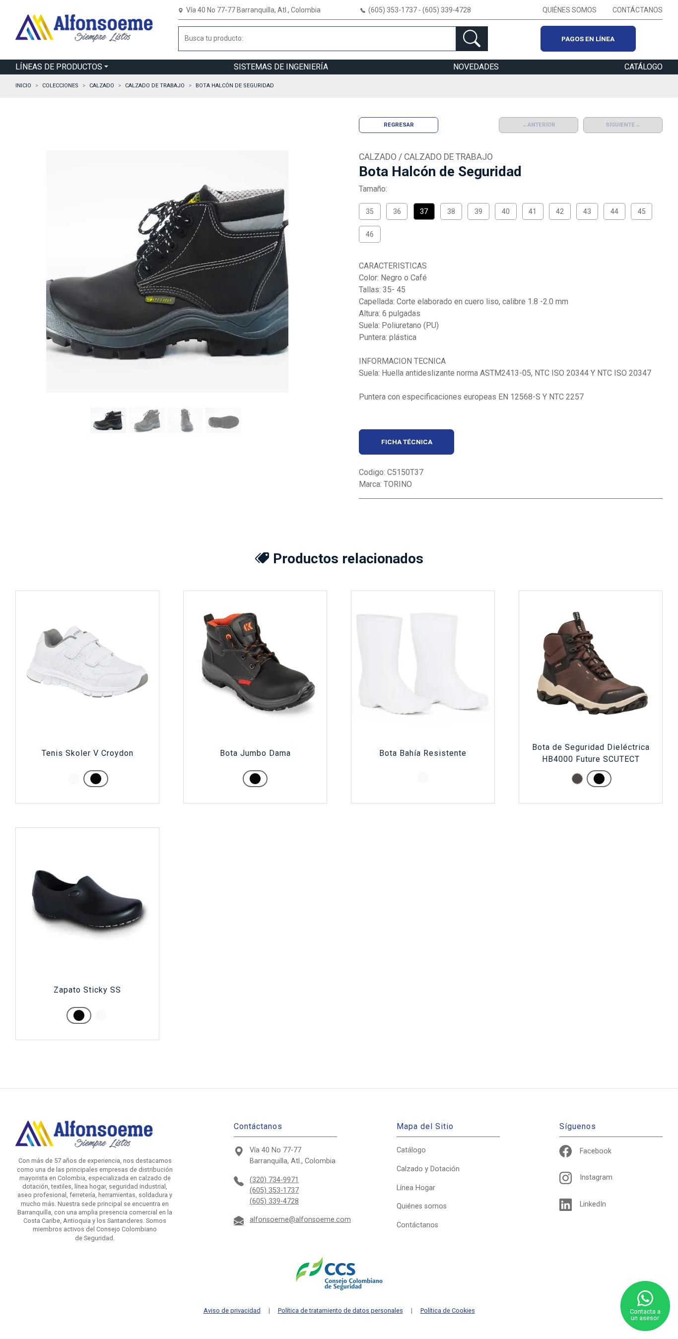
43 (587, 211)
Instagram (596, 1177)
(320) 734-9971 (274, 1180)
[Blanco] (74, 778)
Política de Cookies (447, 1311)
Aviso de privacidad (232, 1311)
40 (506, 211)
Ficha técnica (406, 442)
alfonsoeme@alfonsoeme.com (300, 1219)
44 (614, 211)
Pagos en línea (587, 39)
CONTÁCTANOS (637, 10)
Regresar (399, 125)
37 (424, 211)
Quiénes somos (422, 1206)
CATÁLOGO (643, 66)
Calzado (428, 1169)
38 (451, 211)
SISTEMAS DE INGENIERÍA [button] (281, 66)
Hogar (416, 1188)
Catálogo (411, 1150)
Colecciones (60, 85)
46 (370, 234)
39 (478, 211)
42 (560, 211)
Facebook (595, 1151)
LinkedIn (593, 1204)
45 (642, 211)
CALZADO (101, 85)
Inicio (23, 85)
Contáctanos (417, 1225)
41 (533, 211)
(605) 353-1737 (274, 1190)
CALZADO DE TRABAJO (155, 85)
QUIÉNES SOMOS (569, 10)
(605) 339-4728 (274, 1201)
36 (397, 211)
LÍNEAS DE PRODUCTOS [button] (58, 66)
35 (370, 211)
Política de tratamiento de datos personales (340, 1311)
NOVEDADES (476, 66)
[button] (108, 420)
